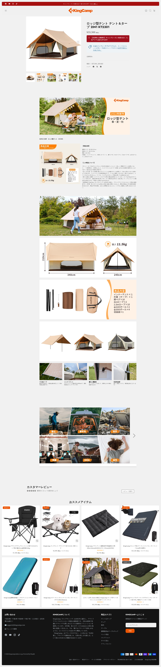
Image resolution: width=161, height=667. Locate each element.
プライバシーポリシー (109, 659)
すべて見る (105, 641)
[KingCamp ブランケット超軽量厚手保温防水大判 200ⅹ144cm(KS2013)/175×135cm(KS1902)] (100, 524)
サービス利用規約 (96, 659)
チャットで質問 (11, 629)
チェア (103, 622)
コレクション (105, 637)
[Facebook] (6, 3)
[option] (53, 43)
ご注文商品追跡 (138, 659)
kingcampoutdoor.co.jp (16, 654)
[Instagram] (13, 3)
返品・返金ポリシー (74, 659)
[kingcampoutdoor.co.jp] (80, 10)
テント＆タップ (106, 619)
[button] (41, 436)
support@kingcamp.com (16, 625)
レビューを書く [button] (128, 491)
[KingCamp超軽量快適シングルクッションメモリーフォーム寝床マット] (21, 576)
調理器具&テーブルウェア (109, 631)
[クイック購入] (37, 540)
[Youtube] (9, 3)
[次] (100, 3)
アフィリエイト (106, 644)
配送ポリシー (85, 659)
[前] (60, 3)
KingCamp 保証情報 (150, 659)
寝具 (102, 625)
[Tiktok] (16, 3)
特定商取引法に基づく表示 (125, 659)
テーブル (104, 628)
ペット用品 (105, 634)
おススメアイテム (80, 502)
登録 (130, 631)
